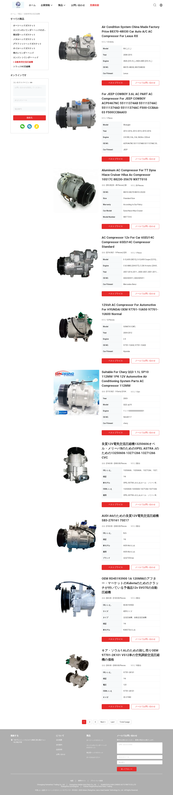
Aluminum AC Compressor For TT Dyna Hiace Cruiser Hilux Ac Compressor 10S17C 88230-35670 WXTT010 (129, 174)
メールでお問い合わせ (145, 83)
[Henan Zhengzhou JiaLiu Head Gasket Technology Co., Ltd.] (18, 5)
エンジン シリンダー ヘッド (26, 57)
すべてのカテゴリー (93, 757)
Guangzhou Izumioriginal (70, 786)
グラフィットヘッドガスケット (27, 44)
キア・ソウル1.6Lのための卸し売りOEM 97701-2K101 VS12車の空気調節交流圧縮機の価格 (131, 655)
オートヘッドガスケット (24, 25)
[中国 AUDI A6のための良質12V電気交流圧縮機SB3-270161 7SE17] (76, 536)
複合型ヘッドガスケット (24, 34)
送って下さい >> (126, 769)
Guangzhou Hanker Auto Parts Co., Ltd (82, 785)
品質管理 (59, 749)
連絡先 (29, 117)
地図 (71, 781)
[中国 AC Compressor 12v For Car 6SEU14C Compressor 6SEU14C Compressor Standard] (76, 258)
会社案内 (59, 745)
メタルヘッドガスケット (24, 39)
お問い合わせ (60, 754)
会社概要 (59, 740)
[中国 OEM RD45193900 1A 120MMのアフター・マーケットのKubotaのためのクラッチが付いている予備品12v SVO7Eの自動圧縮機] (76, 599)
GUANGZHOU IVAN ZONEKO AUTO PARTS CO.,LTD (118, 785)
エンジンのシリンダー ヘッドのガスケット (29, 30)
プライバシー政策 (97, 781)
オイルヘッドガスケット (24, 48)
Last (112, 722)
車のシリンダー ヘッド (23, 53)
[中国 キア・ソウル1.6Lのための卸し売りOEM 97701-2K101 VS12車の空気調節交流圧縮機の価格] (76, 671)
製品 (20, 14)
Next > (103, 722)
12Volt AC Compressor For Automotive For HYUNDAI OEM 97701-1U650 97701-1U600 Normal (130, 309)
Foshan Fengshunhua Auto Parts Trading (97, 786)
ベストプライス (116, 83)
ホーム (13, 14)
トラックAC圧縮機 (21, 66)
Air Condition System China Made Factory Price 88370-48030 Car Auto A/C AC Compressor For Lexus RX (130, 31)
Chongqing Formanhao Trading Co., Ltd (51, 785)
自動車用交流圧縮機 (24, 62)
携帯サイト (82, 781)
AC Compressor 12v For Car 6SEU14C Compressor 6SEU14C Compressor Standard (128, 242)
